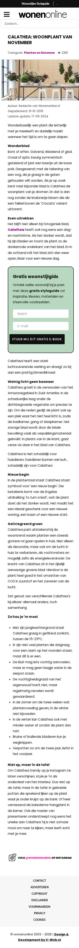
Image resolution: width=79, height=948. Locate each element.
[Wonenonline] (39, 14)
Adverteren (40, 887)
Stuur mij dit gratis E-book (37, 339)
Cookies (39, 919)
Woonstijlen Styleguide (35, 3)
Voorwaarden (39, 906)
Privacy (39, 913)
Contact (39, 880)
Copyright (39, 893)
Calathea (16, 229)
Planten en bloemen (39, 53)
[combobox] (39, 23)
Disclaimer (39, 900)
